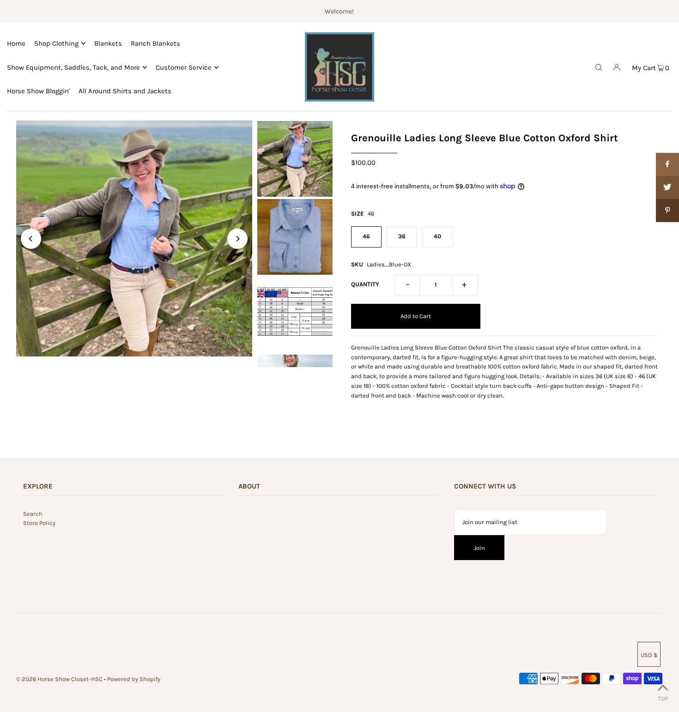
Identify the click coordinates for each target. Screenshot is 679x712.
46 (366, 236)
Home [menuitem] (16, 43)
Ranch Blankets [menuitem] (155, 43)
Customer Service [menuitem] (184, 67)
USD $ (649, 655)
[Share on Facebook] (667, 164)
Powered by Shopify (133, 679)
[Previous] (31, 239)
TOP (663, 698)
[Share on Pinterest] (667, 210)
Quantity (365, 284)
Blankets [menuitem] (108, 43)
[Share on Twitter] (667, 187)
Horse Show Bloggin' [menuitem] (38, 91)
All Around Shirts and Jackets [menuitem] (125, 91)
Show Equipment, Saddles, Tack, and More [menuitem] (73, 67)
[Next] (237, 239)
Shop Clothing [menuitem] (56, 43)
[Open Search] (599, 67)
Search (32, 513)
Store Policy (39, 522)
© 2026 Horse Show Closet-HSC (59, 679)
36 (402, 236)
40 (437, 236)
